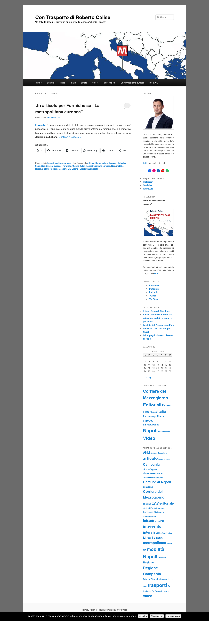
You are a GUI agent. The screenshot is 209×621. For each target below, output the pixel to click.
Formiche (67, 165)
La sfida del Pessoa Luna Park (158, 324)
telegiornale (161, 579)
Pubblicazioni (109, 82)
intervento (152, 526)
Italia (73, 82)
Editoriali (51, 82)
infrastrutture (153, 520)
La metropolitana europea (132, 82)
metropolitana (154, 542)
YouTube (147, 185)
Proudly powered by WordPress (112, 609)
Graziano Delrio (149, 516)
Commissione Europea (106, 162)
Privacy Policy (88, 609)
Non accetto (156, 616)
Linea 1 (148, 537)
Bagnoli (161, 459)
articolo (90, 162)
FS (162, 512)
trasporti (63, 168)
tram (145, 586)
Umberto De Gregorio (153, 591)
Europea (58, 165)
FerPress (148, 512)
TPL (170, 579)
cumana (147, 503)
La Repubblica (151, 424)
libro (113, 165)
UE (69, 168)
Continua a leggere (70, 136)
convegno (148, 486)
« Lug (148, 377)
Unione (75, 168)
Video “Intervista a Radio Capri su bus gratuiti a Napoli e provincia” (157, 318)
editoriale (167, 503)
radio (164, 557)
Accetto (143, 616)
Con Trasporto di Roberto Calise (72, 17)
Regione (148, 562)
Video (95, 82)
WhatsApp (148, 188)
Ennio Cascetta (157, 508)
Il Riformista (150, 411)
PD (159, 557)
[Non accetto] (205, 616)
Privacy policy (173, 616)
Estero (84, 82)
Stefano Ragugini (50, 168)
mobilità (120, 165)
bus (167, 459)
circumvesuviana (152, 473)
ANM (146, 452)
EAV (155, 503)
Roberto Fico (149, 579)
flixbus (157, 512)
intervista (151, 532)
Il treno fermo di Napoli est (156, 311)
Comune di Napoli (157, 481)
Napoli (63, 82)
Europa (49, 165)
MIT (144, 550)
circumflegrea (150, 469)
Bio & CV (153, 82)
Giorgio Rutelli (78, 165)
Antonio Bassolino (159, 453)
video (147, 595)
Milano (169, 543)
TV (169, 586)
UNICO (166, 591)
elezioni (146, 508)
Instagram (148, 181)
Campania (151, 464)
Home (39, 82)
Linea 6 (158, 537)
